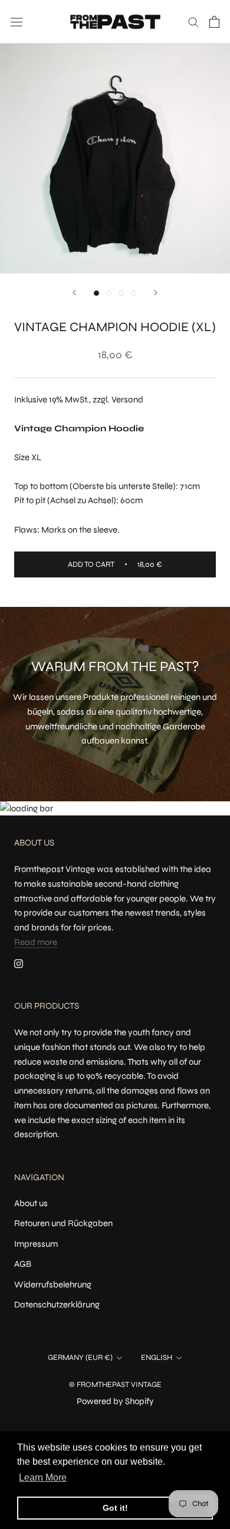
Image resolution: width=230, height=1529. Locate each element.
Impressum (36, 1244)
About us (31, 1203)
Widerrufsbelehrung (52, 1284)
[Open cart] (214, 22)
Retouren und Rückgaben (63, 1223)
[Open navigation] (16, 22)
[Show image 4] (133, 293)
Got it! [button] (115, 1508)
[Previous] (74, 292)
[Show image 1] (96, 293)
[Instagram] (18, 963)
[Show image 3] (121, 293)
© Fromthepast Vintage (115, 1384)
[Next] (155, 292)
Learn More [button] (43, 1477)
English (156, 1357)
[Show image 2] (108, 293)
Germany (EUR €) (80, 1357)
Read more (35, 942)
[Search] (193, 21)
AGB (22, 1264)
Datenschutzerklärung (57, 1304)
